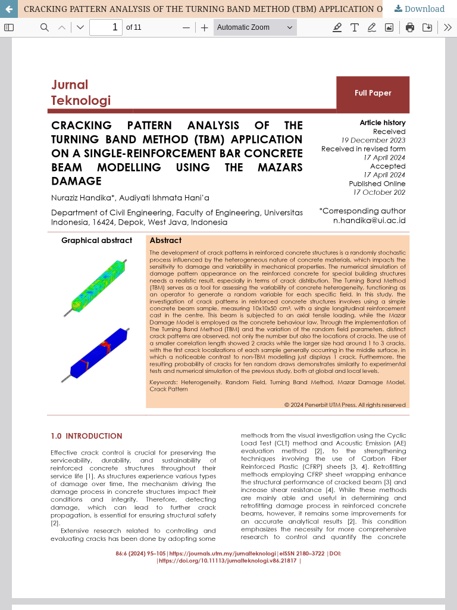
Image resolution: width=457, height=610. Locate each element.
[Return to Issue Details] (9, 9)
